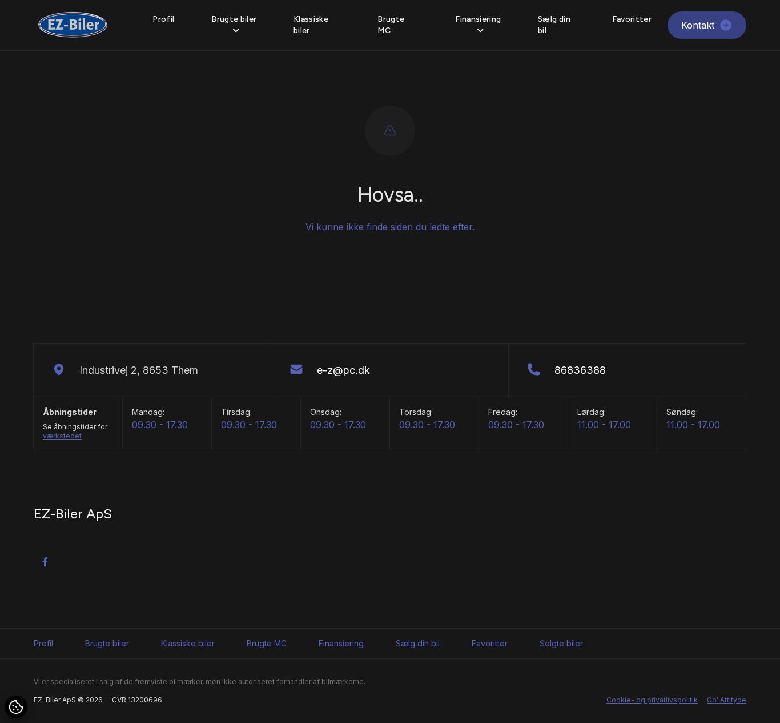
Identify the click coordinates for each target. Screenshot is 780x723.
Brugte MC (390, 24)
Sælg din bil (554, 24)
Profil (163, 19)
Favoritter (632, 19)
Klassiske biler (310, 24)
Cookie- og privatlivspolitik (652, 700)
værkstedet (62, 436)
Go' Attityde (726, 700)
